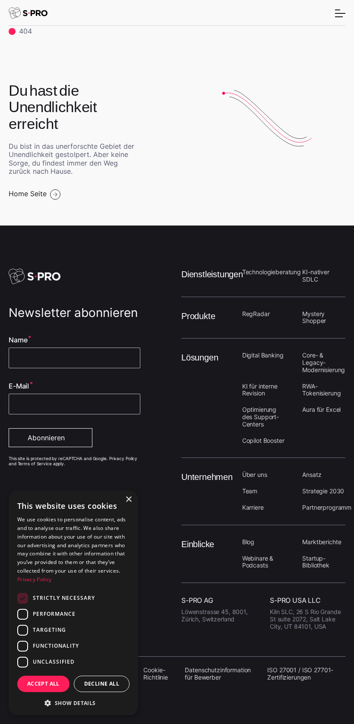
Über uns (254, 474)
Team (249, 491)
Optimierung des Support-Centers (260, 417)
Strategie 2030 (323, 491)
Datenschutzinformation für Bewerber (218, 673)
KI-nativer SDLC (315, 275)
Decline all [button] (101, 683)
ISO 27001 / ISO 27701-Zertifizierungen (300, 673)
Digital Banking (263, 355)
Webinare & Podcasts (258, 562)
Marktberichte (321, 541)
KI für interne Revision (260, 389)
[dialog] (73, 602)
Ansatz (311, 474)
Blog (248, 541)
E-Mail (19, 386)
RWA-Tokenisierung (321, 389)
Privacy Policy (34, 579)
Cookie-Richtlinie (155, 673)
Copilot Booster (263, 440)
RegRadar (256, 313)
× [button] (128, 499)
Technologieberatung (271, 272)
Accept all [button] (43, 683)
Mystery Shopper (314, 317)
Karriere (253, 507)
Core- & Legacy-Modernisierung (323, 362)
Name (18, 340)
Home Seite (28, 193)
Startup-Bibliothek (315, 562)
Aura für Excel (321, 409)
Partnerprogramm (326, 507)
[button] (73, 702)
